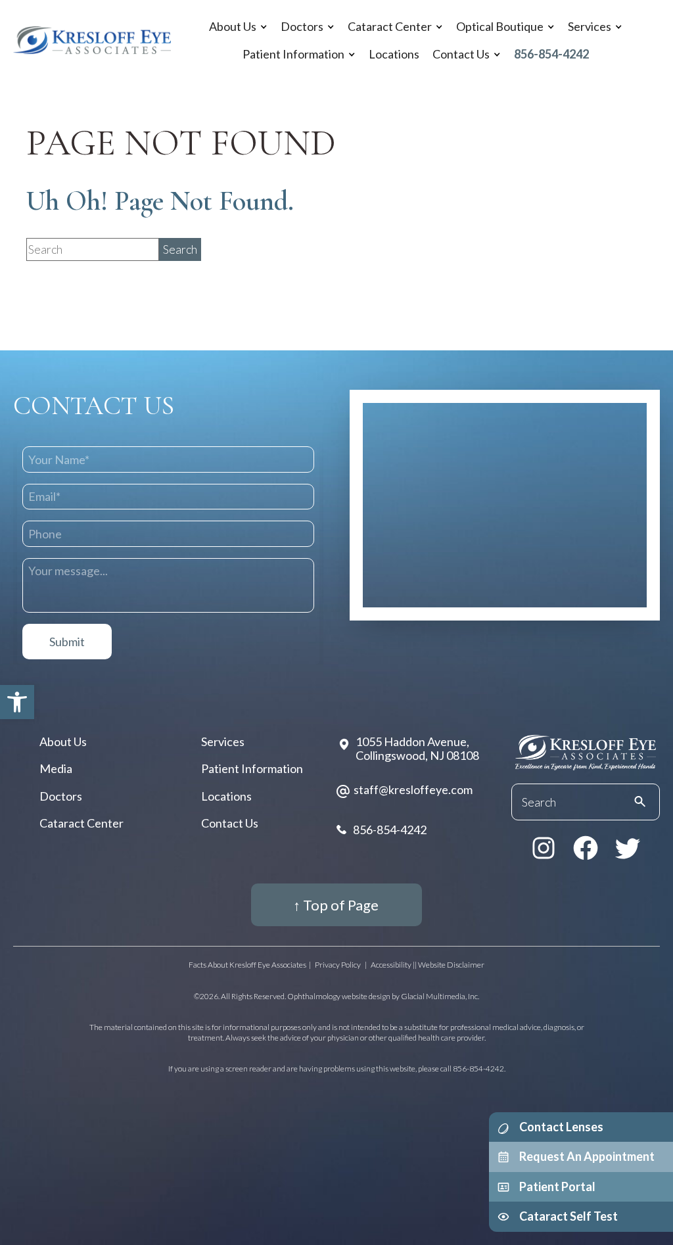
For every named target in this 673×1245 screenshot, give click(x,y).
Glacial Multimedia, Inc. (440, 996)
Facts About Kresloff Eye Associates (247, 965)
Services (589, 26)
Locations (394, 54)
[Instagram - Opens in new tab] (543, 848)
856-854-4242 (551, 54)
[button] (17, 702)
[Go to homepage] (92, 40)
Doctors (302, 26)
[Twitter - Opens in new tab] (627, 848)
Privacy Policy (338, 965)
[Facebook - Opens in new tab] (585, 848)
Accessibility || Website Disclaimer (427, 965)
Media (55, 769)
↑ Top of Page (336, 905)
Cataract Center (390, 26)
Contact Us (461, 54)
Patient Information (293, 54)
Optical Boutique (500, 26)
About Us (232, 26)
